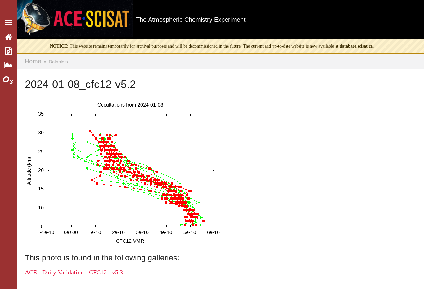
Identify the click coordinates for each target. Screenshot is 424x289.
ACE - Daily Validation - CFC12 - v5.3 (74, 272)
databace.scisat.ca (356, 46)
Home (33, 61)
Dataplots (58, 61)
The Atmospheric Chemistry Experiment (191, 19)
